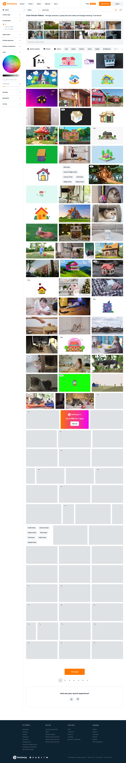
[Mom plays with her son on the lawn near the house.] (107, 574)
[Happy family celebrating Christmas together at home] (74, 612)
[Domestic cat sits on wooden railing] (42, 458)
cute (66, 49)
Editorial (47, 4)
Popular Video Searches (52, 742)
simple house (32, 542)
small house (31, 528)
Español (94, 732)
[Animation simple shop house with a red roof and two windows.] (42, 194)
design (97, 49)
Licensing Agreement (51, 729)
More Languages (97, 742)
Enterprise (26, 737)
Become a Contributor (74, 739)
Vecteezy (25, 732)
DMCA (47, 732)
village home (68, 182)
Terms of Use (91, 757)
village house (80, 182)
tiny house (31, 537)
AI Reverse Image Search (30, 744)
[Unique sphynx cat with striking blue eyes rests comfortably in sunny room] (68, 514)
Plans (87, 4)
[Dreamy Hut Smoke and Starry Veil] (107, 116)
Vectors (22, 4)
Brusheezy (26, 729)
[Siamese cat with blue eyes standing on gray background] (42, 612)
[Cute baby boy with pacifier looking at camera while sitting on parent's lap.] (42, 494)
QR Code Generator (28, 749)
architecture (107, 49)
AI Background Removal (29, 747)
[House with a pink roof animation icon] (43, 174)
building (116, 49)
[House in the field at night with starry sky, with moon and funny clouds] (42, 79)
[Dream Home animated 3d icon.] (107, 79)
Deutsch (94, 737)
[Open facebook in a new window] (30, 757)
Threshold (6, 84)
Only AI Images (9, 26)
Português (95, 734)
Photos (30, 4)
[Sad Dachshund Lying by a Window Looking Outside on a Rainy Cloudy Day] (74, 494)
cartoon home (68, 177)
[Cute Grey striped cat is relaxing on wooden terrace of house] (74, 650)
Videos (39, 4)
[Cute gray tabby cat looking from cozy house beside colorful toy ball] (107, 194)
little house (42, 537)
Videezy (25, 734)
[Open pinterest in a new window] (38, 757)
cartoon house (43, 528)
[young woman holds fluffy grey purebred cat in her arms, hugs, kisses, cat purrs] (107, 593)
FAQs (69, 729)
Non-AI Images (9, 29)
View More (113, 35)
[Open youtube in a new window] (47, 757)
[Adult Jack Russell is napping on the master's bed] (41, 439)
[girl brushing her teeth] (107, 631)
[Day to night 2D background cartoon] (74, 135)
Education (25, 739)
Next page (74, 672)
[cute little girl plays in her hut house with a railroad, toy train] (74, 306)
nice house (43, 532)
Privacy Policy (99, 757)
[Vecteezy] (10, 4)
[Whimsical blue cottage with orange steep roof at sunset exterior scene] (74, 213)
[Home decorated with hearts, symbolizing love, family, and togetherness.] (74, 79)
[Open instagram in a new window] (33, 757)
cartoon (81, 49)
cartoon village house (70, 172)
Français (94, 739)
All (5, 24)
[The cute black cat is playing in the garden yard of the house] (107, 364)
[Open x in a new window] (44, 757)
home (89, 49)
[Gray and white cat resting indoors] (42, 383)
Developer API (27, 742)
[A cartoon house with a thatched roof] (109, 250)
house (73, 49)
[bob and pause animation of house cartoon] (89, 60)
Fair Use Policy (108, 757)
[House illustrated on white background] (107, 135)
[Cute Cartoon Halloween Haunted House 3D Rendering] (42, 574)
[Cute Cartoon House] (107, 154)
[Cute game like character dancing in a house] (42, 345)
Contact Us (71, 732)
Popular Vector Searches (52, 737)
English (94, 729)
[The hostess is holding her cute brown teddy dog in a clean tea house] (74, 593)
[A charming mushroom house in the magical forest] (42, 135)
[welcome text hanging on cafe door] (74, 98)
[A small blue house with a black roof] (109, 60)
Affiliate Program (50, 734)
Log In (117, 4)
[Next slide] (120, 49)
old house (67, 167)
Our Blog (70, 737)
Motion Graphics (35, 49)
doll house (80, 177)
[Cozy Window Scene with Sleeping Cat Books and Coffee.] (109, 401)
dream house (32, 532)
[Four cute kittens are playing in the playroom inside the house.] (40, 401)
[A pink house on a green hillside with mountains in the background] (75, 268)
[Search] (116, 10)
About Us (70, 734)
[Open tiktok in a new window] (41, 757)
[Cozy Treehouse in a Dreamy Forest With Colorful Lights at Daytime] (106, 174)
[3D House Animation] (75, 116)
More (55, 4)
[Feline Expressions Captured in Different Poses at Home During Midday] (80, 476)
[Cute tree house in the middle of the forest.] (107, 439)
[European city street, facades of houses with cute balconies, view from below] (42, 268)
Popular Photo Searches (52, 739)
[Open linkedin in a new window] (36, 757)
